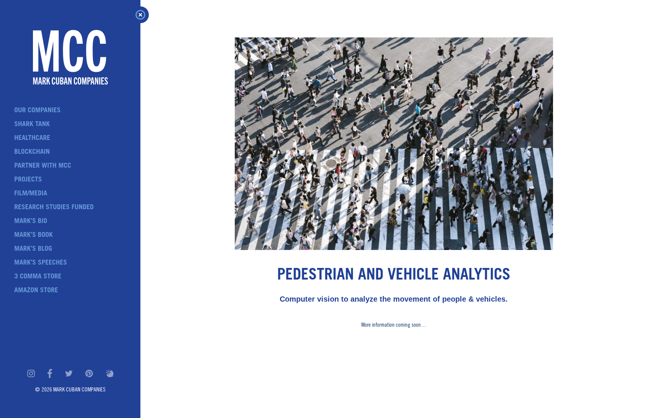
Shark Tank (32, 124)
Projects (28, 180)
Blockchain (32, 152)
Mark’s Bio (30, 221)
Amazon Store (36, 290)
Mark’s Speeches (40, 263)
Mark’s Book (33, 235)
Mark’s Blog (33, 249)
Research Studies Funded (54, 207)
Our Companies (37, 110)
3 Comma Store (37, 277)
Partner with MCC (42, 166)
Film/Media (30, 193)
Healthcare (32, 138)
